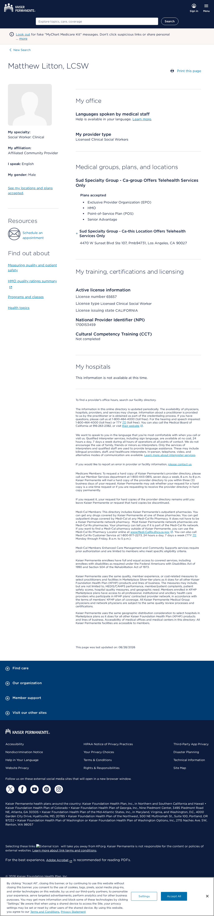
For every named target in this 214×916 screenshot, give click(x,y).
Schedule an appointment (33, 235)
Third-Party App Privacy (191, 744)
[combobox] (97, 21)
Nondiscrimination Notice (24, 752)
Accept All (174, 896)
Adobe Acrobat (57, 860)
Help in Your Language (21, 760)
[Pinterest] (46, 789)
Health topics (18, 308)
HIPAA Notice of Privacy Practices (108, 744)
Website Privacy (17, 768)
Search (170, 21)
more (23, 39)
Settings (144, 896)
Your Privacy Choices (99, 752)
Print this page (189, 71)
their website (130, 425)
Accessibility (14, 744)
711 (124, 422)
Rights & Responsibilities (102, 768)
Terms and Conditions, (45, 911)
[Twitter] (9, 789)
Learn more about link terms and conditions (64, 850)
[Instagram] (58, 789)
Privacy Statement (73, 911)
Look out (23, 34)
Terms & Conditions (98, 760)
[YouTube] (34, 789)
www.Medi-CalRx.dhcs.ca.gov (149, 532)
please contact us (179, 464)
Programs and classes (26, 297)
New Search (22, 50)
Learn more (141, 119)
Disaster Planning (186, 752)
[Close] (207, 896)
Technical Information (189, 760)
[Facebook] (22, 789)
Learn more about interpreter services (169, 455)
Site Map (179, 768)
